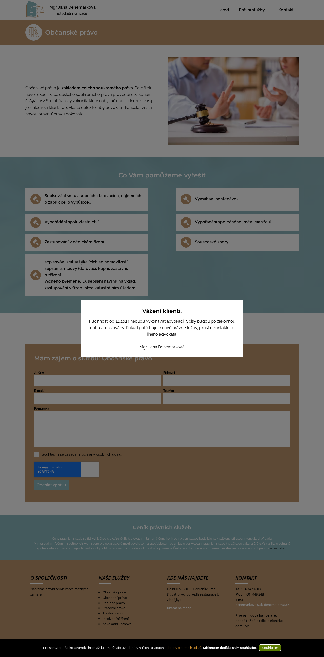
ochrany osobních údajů (183, 648)
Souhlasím (270, 648)
